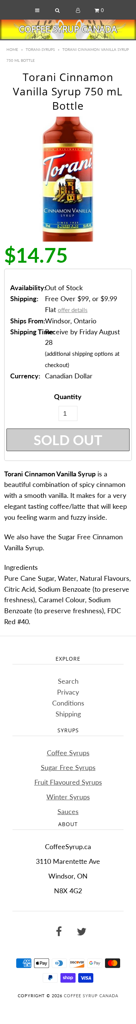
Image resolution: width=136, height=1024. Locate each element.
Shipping (68, 714)
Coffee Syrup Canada (68, 29)
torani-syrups (40, 49)
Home (12, 49)
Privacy (68, 692)
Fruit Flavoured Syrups (68, 782)
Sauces (68, 811)
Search (68, 681)
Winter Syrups (68, 797)
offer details (73, 309)
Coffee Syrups (68, 752)
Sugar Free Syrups (68, 767)
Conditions (68, 703)
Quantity (68, 396)
